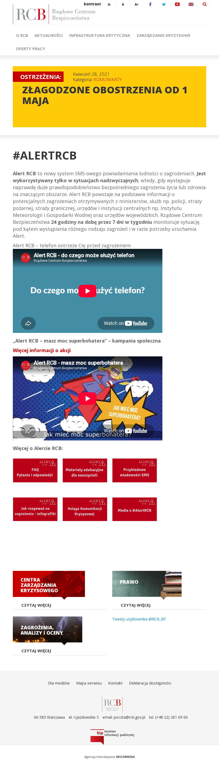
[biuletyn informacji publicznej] (112, 737)
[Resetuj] (123, 4)
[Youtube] (177, 4)
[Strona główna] (112, 14)
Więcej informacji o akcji (42, 350)
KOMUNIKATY (107, 79)
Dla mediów (59, 683)
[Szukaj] (204, 4)
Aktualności (48, 35)
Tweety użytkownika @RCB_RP (139, 619)
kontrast (92, 3)
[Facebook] (150, 4)
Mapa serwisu (89, 683)
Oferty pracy (30, 48)
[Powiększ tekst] (136, 4)
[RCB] (112, 704)
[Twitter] (163, 4)
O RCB (22, 35)
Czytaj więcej (36, 605)
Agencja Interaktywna (99, 757)
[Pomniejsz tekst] (109, 4)
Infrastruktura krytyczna (99, 35)
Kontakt (115, 683)
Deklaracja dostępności (150, 683)
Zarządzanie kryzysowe (163, 35)
